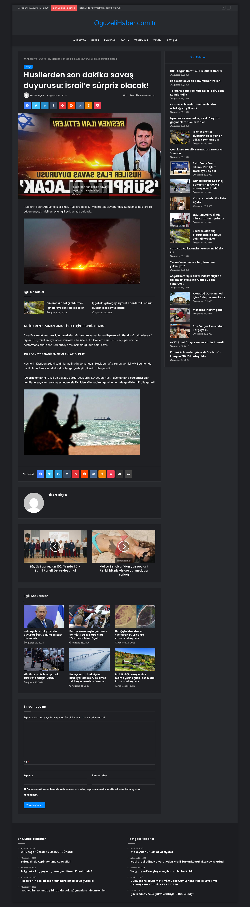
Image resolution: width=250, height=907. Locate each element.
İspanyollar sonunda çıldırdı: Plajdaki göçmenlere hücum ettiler (195, 120)
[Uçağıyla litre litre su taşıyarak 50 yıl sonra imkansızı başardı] (135, 616)
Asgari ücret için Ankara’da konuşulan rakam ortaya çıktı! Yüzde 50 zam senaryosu (195, 279)
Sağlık (125, 40)
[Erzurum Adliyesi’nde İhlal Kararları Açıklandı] (180, 220)
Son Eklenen (198, 57)
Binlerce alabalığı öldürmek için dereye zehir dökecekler (207, 234)
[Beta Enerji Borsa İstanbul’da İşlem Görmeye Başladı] (180, 168)
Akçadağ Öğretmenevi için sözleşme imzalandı (209, 295)
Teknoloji (141, 40)
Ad (26, 761)
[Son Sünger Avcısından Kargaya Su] (180, 331)
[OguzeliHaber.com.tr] (125, 22)
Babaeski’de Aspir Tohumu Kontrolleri (195, 81)
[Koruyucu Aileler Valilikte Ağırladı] (180, 203)
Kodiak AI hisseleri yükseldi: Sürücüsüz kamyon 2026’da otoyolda (195, 354)
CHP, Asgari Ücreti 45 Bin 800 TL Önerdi (196, 71)
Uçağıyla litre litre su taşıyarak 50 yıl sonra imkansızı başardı (129, 634)
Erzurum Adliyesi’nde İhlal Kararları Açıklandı (208, 216)
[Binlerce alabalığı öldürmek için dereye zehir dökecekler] (34, 307)
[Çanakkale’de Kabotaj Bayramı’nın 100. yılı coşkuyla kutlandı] (180, 186)
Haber (95, 40)
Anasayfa (79, 40)
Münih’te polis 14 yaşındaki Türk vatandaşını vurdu (41, 676)
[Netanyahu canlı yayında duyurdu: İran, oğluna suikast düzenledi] (44, 616)
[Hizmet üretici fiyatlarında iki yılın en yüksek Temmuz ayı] (180, 137)
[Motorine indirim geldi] (180, 315)
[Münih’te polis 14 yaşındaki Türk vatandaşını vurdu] (44, 659)
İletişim (172, 40)
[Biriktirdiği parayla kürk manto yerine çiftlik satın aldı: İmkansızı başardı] (135, 659)
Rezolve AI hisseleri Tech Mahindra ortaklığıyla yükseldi (193, 106)
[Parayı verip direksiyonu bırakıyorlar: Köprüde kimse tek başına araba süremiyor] (89, 659)
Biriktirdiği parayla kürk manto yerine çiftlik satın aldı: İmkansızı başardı (135, 678)
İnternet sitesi (100, 775)
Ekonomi (109, 40)
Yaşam (157, 40)
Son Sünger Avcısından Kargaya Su (208, 328)
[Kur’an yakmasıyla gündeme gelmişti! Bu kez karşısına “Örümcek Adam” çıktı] (89, 616)
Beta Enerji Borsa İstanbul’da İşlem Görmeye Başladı (204, 167)
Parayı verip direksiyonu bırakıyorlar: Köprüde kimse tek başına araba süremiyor (88, 678)
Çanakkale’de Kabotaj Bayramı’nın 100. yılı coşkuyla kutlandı (208, 184)
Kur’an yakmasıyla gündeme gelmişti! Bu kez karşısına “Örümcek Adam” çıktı (88, 634)
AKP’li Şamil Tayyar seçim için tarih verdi (197, 342)
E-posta (29, 775)
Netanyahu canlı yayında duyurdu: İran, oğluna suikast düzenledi (43, 634)
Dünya (42, 58)
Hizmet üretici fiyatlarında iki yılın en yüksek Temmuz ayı (207, 135)
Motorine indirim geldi (208, 310)
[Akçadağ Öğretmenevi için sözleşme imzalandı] (180, 298)
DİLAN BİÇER (37, 95)
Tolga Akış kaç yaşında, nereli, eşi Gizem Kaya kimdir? (109, 7)
